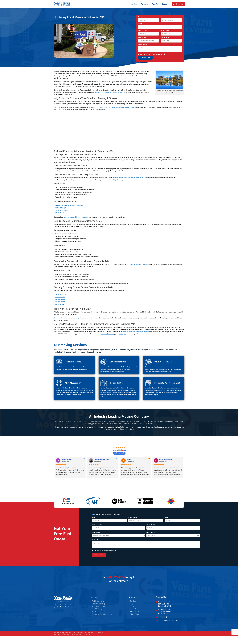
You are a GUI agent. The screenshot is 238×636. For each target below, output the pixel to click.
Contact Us (165, 4)
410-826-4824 (179, 4)
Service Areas (134, 611)
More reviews (119, 480)
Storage (117, 514)
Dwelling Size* (142, 37)
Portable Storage (97, 609)
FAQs (131, 604)
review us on (118, 453)
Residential (96, 514)
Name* (140, 17)
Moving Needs (142, 44)
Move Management (73, 383)
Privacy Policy (134, 614)
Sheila (129, 459)
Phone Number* (166, 17)
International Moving (163, 362)
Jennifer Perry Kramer (101, 459)
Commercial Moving (98, 604)
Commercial (107, 514)
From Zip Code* (143, 30)
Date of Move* (165, 37)
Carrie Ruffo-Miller (165, 459)
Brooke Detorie (66, 459)
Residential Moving (98, 601)
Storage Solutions (117, 383)
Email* (140, 24)
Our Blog (133, 601)
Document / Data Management (102, 614)
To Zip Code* (165, 30)
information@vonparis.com (168, 620)
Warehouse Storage (98, 611)
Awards (132, 606)
